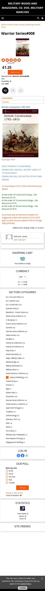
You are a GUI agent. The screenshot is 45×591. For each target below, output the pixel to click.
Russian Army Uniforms (16, 400)
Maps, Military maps (15, 358)
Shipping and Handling (15, 442)
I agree (22, 588)
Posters (10, 385)
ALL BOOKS (12, 301)
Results (8, 493)
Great (11, 471)
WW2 (9, 427)
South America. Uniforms (16, 404)
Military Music (12, 369)
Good (11, 474)
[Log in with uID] (18, 455)
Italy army (10, 350)
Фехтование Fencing (15, 438)
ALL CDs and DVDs (15, 297)
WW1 (9, 423)
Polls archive (18, 493)
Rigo (8, 389)
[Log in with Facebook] (22, 455)
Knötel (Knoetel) (13, 354)
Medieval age (12, 362)
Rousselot (11, 396)
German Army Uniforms (16, 331)
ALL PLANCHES (13, 304)
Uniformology (12, 415)
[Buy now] (5, 90)
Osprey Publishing (19, 377)
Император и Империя (16, 434)
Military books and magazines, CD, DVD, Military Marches (22, 8)
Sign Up (17, 239)
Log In (23, 239)
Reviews (6, 102)
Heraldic (10, 339)
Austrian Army (12, 308)
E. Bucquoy (11, 320)
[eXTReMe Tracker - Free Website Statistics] (22, 510)
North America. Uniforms (17, 373)
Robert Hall (11, 392)
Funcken (10, 327)
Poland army (12, 381)
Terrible (12, 483)
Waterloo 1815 (13, 419)
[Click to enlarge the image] (23, 47)
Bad (10, 480)
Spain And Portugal (14, 408)
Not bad (12, 477)
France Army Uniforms (16, 324)
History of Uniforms (15, 347)
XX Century (11, 431)
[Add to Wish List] (13, 90)
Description (7, 98)
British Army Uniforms (16, 316)
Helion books (12, 335)
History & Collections (15, 343)
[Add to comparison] (20, 90)
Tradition (10, 412)
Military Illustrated (14, 366)
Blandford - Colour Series (17, 312)
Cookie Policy (25, 584)
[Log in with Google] (26, 455)
